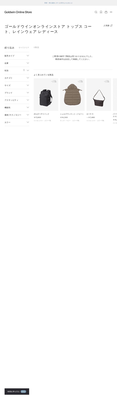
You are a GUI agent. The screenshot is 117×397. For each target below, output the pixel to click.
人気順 (107, 25)
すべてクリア (24, 47)
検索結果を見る (16, 391)
